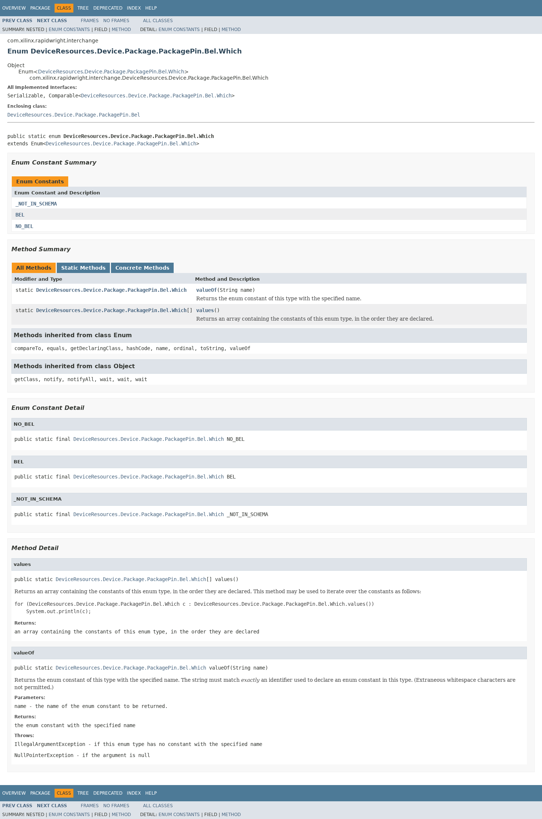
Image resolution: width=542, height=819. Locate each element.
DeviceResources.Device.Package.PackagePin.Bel (73, 115)
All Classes (158, 20)
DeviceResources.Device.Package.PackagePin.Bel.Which (111, 72)
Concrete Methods (142, 268)
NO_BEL (24, 226)
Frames (90, 20)
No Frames (116, 20)
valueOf (206, 290)
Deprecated (107, 8)
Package (40, 8)
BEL (19, 215)
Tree (83, 8)
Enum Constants (69, 29)
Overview (14, 8)
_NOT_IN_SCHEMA (36, 204)
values (205, 310)
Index (134, 8)
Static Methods (83, 268)
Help (151, 8)
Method (121, 29)
